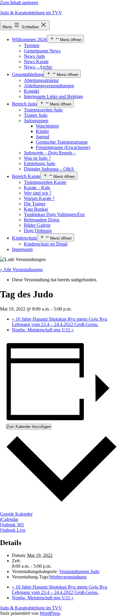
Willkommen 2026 (29, 39)
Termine (31, 45)
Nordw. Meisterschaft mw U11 (43, 329)
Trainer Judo (35, 115)
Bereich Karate (26, 176)
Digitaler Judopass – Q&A (49, 168)
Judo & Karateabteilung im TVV (31, 12)
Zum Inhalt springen (19, 2)
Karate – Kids (37, 187)
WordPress (50, 613)
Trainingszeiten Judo (43, 109)
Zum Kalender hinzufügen (29, 426)
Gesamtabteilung (28, 74)
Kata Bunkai (36, 209)
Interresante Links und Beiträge (53, 96)
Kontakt (31, 91)
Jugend (42, 136)
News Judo (34, 56)
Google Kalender (16, 513)
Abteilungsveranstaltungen (49, 85)
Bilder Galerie (37, 225)
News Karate (36, 61)
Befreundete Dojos (41, 219)
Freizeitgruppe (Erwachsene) (63, 147)
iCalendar (9, 519)
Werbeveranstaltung (68, 576)
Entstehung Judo (39, 163)
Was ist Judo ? (37, 158)
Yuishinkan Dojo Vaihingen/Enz (54, 214)
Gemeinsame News (42, 50)
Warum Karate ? (39, 198)
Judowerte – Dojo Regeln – (50, 152)
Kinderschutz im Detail (45, 243)
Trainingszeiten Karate (45, 182)
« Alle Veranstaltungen (21, 269)
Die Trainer (34, 203)
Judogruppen (36, 120)
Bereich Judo (24, 103)
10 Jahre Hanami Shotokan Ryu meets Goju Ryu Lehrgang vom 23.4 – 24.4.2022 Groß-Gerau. (59, 321)
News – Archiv (38, 66)
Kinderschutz (24, 237)
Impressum (22, 249)
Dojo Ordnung (38, 230)
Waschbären (47, 125)
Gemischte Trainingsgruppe (62, 142)
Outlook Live (12, 530)
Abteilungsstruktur (41, 80)
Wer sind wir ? (37, 192)
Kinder (42, 131)
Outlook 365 (12, 524)
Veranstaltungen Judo (79, 571)
